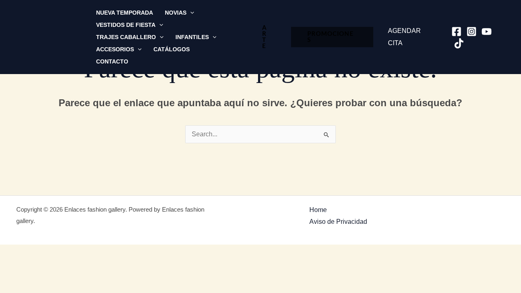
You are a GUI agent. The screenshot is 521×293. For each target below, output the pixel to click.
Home (318, 209)
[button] (190, 12)
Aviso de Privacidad (338, 221)
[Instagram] (471, 31)
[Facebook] (456, 31)
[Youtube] (487, 31)
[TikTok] (459, 43)
